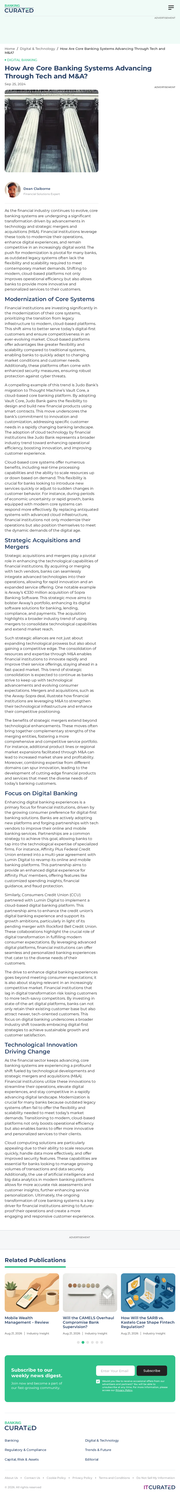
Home (10, 49)
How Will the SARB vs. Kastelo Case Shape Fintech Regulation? (89, 1322)
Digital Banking (22, 60)
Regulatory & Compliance (25, 1450)
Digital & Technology (37, 49)
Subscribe (151, 1371)
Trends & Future (98, 1450)
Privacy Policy (82, 1478)
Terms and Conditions (114, 1478)
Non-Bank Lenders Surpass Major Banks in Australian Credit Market (147, 1322)
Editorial (91, 1459)
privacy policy (124, 1390)
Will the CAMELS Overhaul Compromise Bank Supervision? (30, 1322)
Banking (12, 1440)
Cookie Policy (56, 1478)
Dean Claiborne (36, 189)
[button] (78, 1342)
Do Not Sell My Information (155, 1478)
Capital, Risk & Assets (22, 1459)
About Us (11, 1478)
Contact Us (32, 1478)
